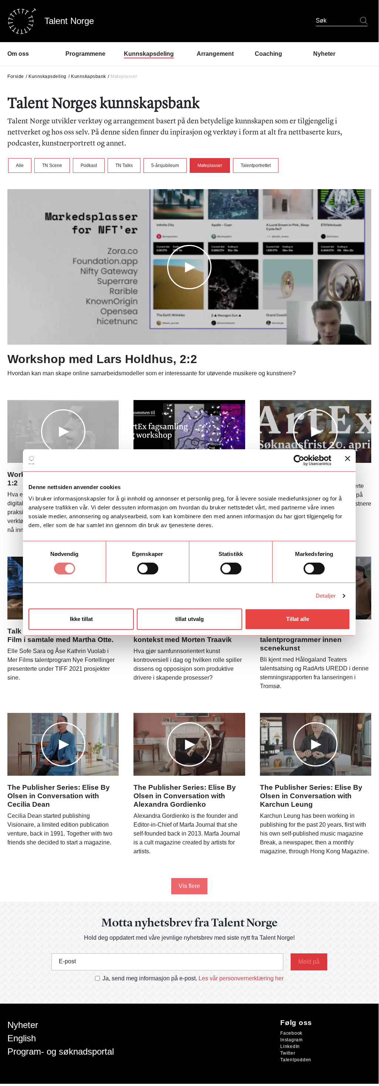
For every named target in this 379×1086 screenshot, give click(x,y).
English (21, 1038)
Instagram (291, 1039)
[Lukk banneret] (347, 460)
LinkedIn (290, 1046)
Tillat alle (297, 619)
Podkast (89, 165)
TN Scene (52, 165)
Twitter (287, 1053)
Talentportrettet (256, 165)
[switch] (147, 568)
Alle (20, 165)
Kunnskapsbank (88, 76)
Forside (15, 76)
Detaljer (326, 595)
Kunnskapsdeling (47, 76)
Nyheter (22, 1025)
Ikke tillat (81, 619)
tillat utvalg (189, 619)
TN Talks (124, 165)
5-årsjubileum (165, 165)
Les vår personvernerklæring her (241, 978)
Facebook (291, 1033)
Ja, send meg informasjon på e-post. (149, 978)
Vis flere (189, 886)
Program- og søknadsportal (60, 1051)
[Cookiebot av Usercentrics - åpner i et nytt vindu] (299, 460)
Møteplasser (209, 165)
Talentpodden (295, 1059)
